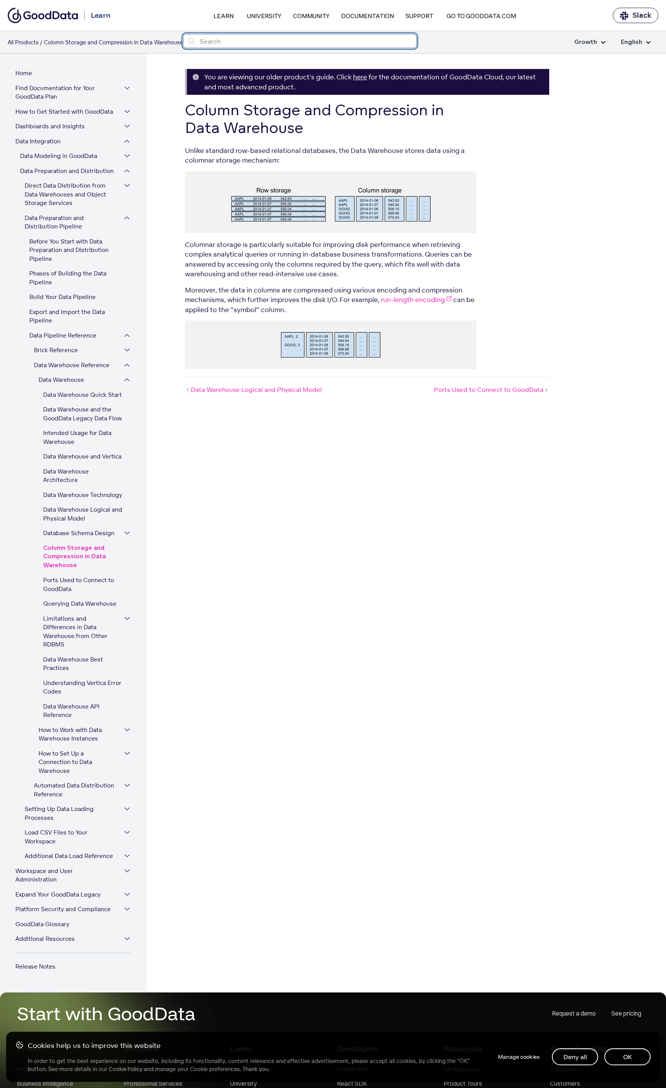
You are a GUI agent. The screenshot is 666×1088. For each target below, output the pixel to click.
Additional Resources (45, 938)
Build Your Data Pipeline (62, 297)
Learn (224, 16)
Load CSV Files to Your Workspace (56, 837)
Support (419, 16)
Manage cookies (519, 1056)
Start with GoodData (106, 1013)
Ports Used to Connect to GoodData (78, 584)
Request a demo (574, 1013)
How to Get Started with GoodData (64, 111)
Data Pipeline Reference (62, 335)
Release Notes (35, 966)
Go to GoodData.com (481, 16)
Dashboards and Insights (50, 126)
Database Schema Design (78, 533)
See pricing (626, 1013)
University (264, 16)
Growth (585, 42)
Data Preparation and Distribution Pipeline (54, 222)
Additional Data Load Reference (69, 856)
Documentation (367, 16)
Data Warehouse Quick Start (82, 394)
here (360, 77)
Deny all (575, 1057)
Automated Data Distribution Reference (74, 790)
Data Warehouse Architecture (66, 476)
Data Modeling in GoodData (58, 156)
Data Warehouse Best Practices (73, 664)
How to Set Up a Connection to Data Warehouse (65, 762)
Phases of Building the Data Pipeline (67, 278)
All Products (23, 42)
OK (627, 1057)
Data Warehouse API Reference (71, 711)
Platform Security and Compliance (63, 909)
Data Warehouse (61, 379)
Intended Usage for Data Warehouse (77, 437)
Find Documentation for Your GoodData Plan (55, 92)
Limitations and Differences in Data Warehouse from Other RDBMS (75, 631)
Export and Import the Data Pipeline (67, 316)
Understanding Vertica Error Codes (82, 687)
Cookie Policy (125, 1069)
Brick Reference (56, 350)
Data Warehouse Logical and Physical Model (82, 514)
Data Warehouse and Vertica (82, 456)
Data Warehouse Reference (71, 365)
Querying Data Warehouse (79, 603)
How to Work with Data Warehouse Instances (70, 734)
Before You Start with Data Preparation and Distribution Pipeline (69, 250)
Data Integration (38, 141)
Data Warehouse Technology (82, 495)
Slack (641, 15)
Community (311, 16)
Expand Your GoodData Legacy (58, 894)
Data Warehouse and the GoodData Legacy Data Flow (82, 414)
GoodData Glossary (42, 924)
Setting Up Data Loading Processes (59, 813)
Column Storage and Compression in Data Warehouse (74, 557)
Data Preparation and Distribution (67, 171)
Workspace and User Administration (44, 875)
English (631, 42)
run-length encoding (413, 300)
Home (23, 73)
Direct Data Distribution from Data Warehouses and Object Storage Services (65, 194)
